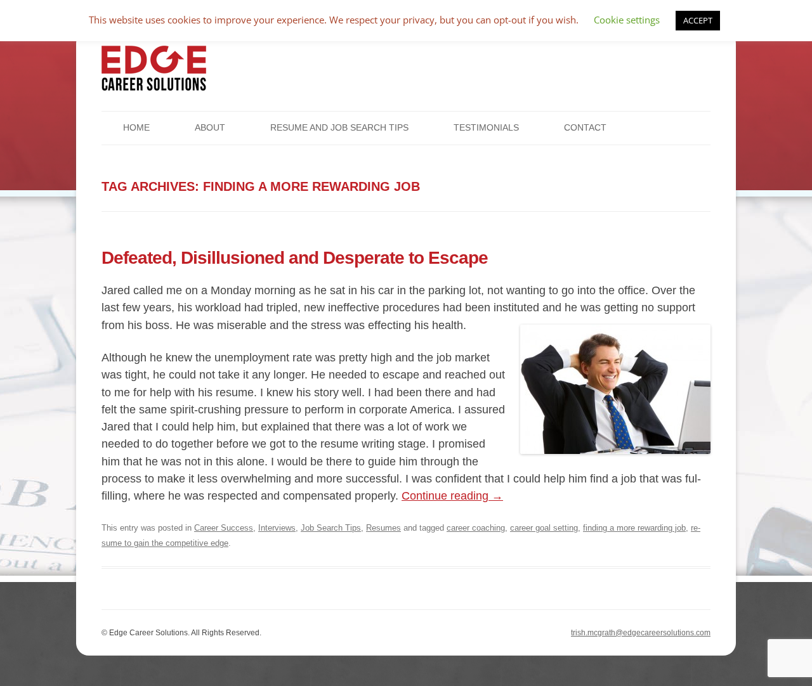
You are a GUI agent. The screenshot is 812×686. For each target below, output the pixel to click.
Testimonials (486, 127)
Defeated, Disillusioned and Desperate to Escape (295, 257)
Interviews (277, 528)
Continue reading (452, 495)
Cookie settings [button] (627, 19)
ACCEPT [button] (697, 20)
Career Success (223, 528)
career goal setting (544, 528)
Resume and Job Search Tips (339, 127)
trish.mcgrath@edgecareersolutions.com (640, 632)
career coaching (476, 528)
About (210, 127)
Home (136, 127)
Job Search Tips (331, 528)
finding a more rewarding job (634, 528)
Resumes (383, 528)
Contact (585, 127)
